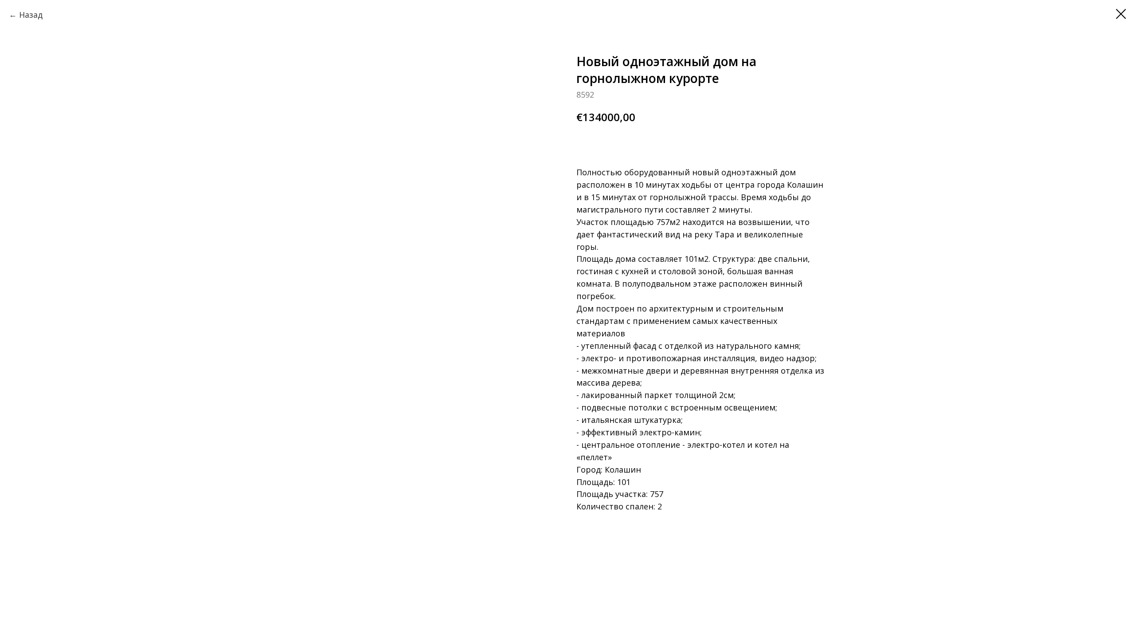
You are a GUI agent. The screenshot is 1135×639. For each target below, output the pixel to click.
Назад (31, 14)
